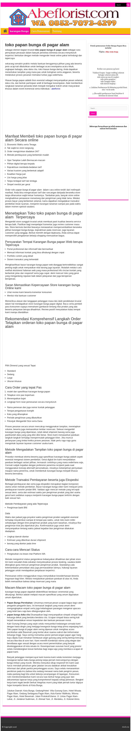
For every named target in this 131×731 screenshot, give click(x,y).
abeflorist (55, 89)
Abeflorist (125, 727)
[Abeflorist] (65, 17)
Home (5, 30)
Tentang (57, 31)
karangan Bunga (19, 31)
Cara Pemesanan (40, 31)
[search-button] (128, 5)
